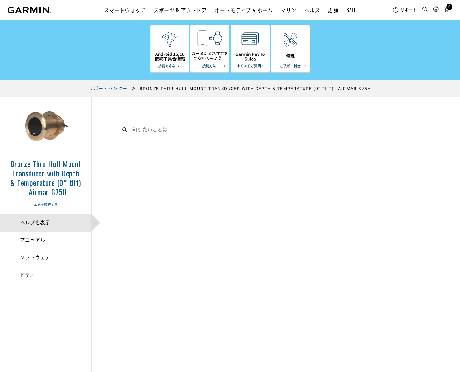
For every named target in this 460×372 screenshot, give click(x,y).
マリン (288, 10)
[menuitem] (405, 10)
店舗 (333, 10)
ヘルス (312, 10)
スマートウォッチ (125, 10)
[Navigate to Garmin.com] (29, 10)
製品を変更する (46, 205)
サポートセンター (108, 88)
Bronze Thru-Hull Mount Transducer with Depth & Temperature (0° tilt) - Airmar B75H (45, 177)
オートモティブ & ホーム (244, 10)
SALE (351, 10)
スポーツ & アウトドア (180, 10)
